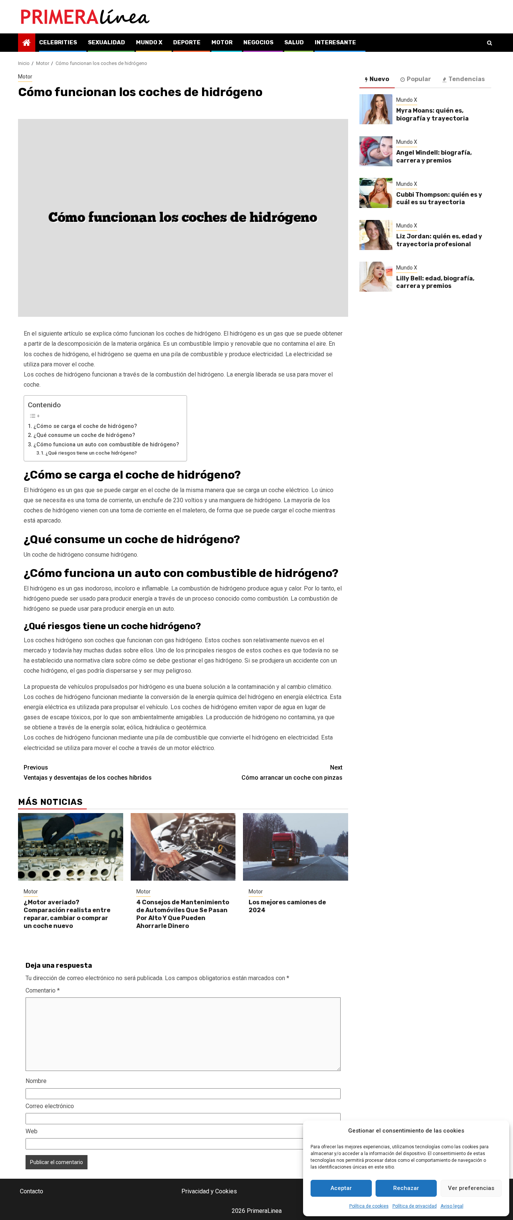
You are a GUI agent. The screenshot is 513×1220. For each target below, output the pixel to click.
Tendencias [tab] (466, 79)
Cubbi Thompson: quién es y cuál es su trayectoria (439, 198)
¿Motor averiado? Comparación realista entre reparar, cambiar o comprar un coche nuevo (67, 914)
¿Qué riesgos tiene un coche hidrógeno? (91, 453)
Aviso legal (452, 1206)
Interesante (335, 42)
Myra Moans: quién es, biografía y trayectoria (432, 114)
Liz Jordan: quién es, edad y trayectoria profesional (439, 240)
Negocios (258, 42)
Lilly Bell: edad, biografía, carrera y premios (435, 282)
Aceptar (341, 1188)
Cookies (226, 1191)
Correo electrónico (50, 1106)
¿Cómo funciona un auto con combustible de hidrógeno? (106, 444)
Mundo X (149, 42)
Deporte (187, 42)
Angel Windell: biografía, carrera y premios (434, 156)
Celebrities (58, 42)
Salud (294, 42)
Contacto (31, 1191)
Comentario (43, 990)
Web (32, 1131)
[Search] (489, 43)
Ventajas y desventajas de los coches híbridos (88, 772)
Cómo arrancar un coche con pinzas (292, 772)
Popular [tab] (419, 79)
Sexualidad (106, 42)
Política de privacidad (414, 1206)
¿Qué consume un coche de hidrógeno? (84, 435)
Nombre (36, 1080)
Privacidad (195, 1191)
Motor (221, 42)
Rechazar (406, 1188)
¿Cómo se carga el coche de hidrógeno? (85, 426)
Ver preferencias (471, 1188)
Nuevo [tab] (379, 79)
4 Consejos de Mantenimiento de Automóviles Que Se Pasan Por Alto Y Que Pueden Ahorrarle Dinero (182, 914)
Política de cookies (369, 1206)
